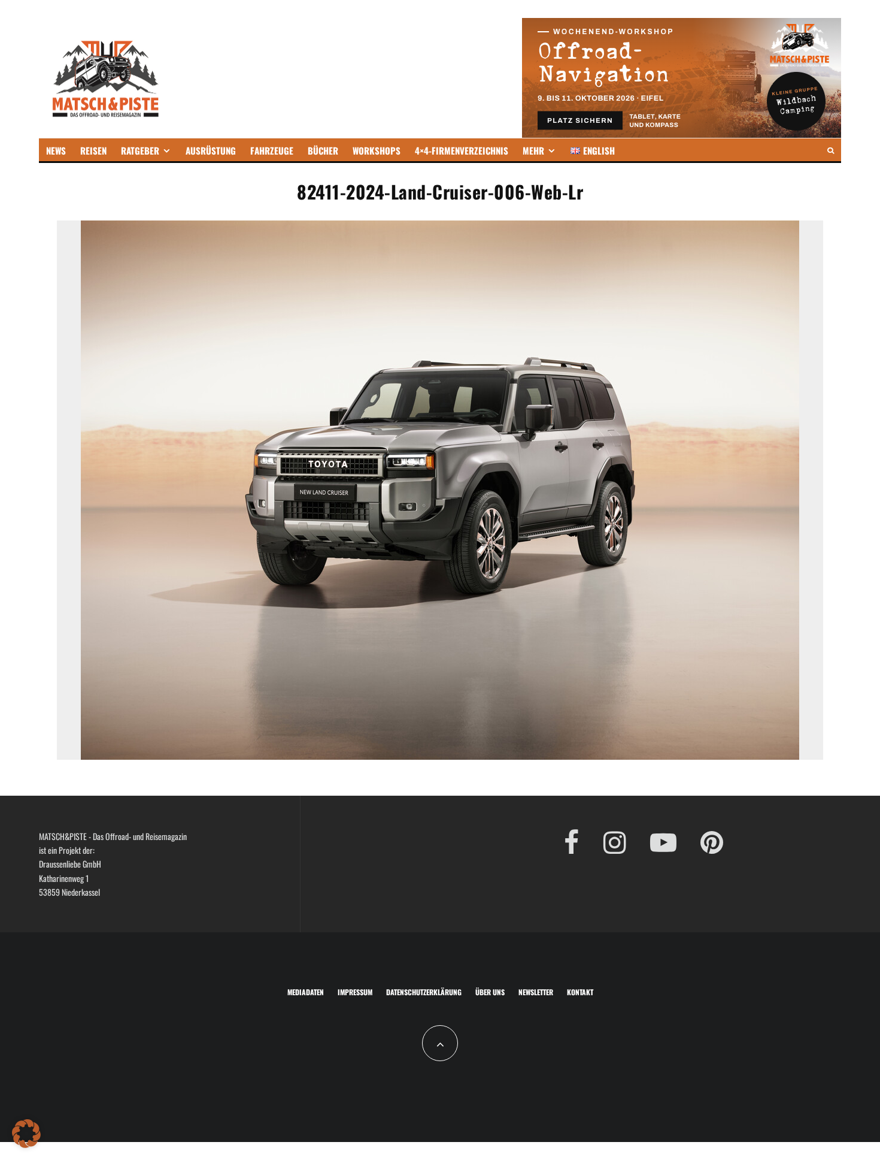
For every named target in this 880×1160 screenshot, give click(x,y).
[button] (26, 1133)
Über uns (490, 992)
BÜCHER (323, 150)
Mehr (533, 150)
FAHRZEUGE (271, 150)
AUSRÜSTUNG (211, 150)
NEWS (56, 150)
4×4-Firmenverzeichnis (461, 150)
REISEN (93, 150)
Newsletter (535, 992)
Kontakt (580, 992)
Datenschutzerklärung (424, 992)
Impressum (355, 992)
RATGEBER (140, 150)
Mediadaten (305, 992)
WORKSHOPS (376, 150)
